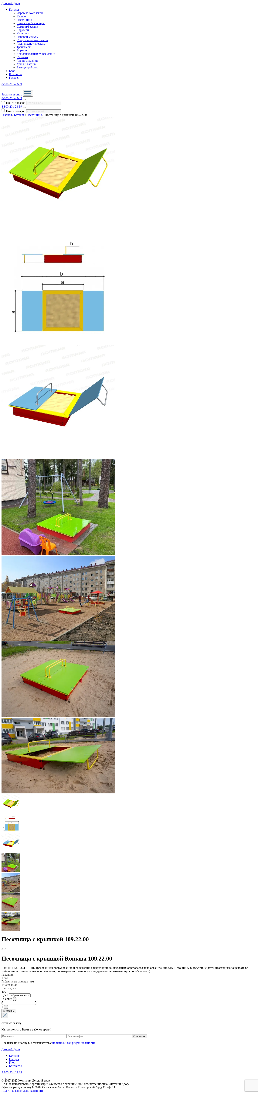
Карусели (23, 30)
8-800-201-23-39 (12, 84)
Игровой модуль (27, 36)
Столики (22, 57)
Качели (21, 16)
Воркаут (22, 50)
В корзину (8, 1010)
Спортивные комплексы (32, 40)
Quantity (7, 998)
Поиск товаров (15, 102)
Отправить (139, 1036)
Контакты (15, 74)
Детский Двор (11, 3)
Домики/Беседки (27, 26)
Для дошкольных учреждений (36, 53)
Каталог (14, 9)
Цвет (5, 995)
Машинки (23, 33)
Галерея (14, 77)
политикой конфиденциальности (73, 1042)
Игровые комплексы (30, 13)
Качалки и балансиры (31, 23)
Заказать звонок (12, 94)
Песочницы (24, 19)
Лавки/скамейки (27, 60)
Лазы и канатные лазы (31, 43)
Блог (12, 70)
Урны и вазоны (26, 64)
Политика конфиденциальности (22, 1090)
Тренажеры (24, 47)
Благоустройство (27, 67)
